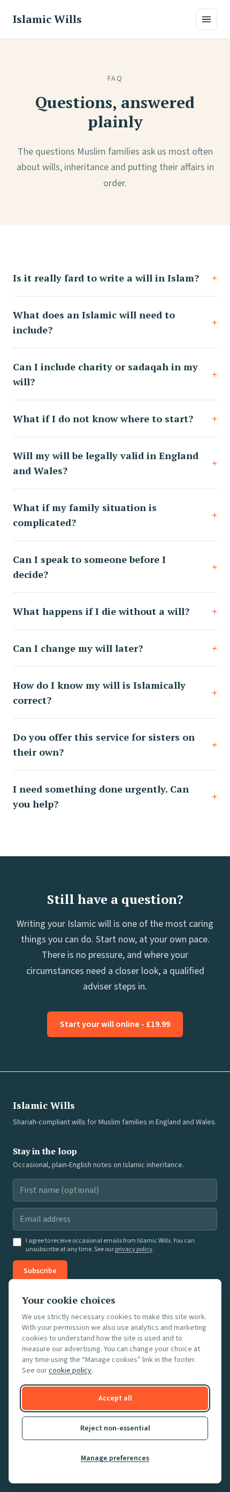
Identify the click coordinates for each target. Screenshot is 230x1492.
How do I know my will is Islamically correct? (115, 692)
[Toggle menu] (206, 19)
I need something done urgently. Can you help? (115, 796)
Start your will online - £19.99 (115, 1024)
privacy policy (133, 1249)
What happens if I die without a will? (115, 611)
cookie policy (70, 1370)
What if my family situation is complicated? (115, 515)
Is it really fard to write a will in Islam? (115, 277)
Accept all (115, 1398)
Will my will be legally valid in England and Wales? (115, 463)
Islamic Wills (47, 19)
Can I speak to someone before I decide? (115, 567)
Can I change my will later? (115, 648)
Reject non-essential (115, 1428)
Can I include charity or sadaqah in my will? (115, 374)
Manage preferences (115, 1458)
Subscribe (40, 1271)
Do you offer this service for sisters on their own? (115, 744)
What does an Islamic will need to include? (115, 322)
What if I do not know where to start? (115, 418)
